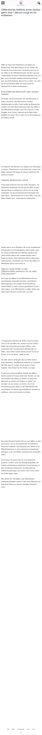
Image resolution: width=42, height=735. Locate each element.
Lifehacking (20, 729)
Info (33, 729)
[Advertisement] (21, 40)
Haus (13, 729)
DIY (8, 729)
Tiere (28, 729)
